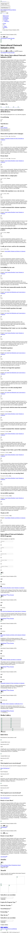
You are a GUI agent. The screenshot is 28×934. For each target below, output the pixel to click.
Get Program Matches (11, 9)
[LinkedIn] (6, 927)
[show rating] (2, 144)
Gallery (6, 19)
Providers (5, 27)
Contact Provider (11, 38)
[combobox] (7, 541)
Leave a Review (4, 127)
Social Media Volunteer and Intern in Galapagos (15, 251)
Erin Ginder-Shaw (4, 866)
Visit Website (3, 38)
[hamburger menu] (7, 13)
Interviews (7, 21)
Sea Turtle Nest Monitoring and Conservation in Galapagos (13, 611)
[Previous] (2, 712)
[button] (14, 541)
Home (4, 23)
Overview (7, 15)
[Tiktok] (7, 927)
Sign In (2, 11)
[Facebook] (1, 927)
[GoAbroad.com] (3, 1)
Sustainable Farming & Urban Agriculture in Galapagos (12, 683)
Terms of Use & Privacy (6, 928)
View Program (11, 594)
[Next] (7, 712)
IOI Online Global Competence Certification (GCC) (12, 703)
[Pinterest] (5, 927)
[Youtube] (4, 927)
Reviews (6, 17)
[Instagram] (3, 927)
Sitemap (15, 928)
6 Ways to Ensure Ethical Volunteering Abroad (11, 865)
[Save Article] (2, 862)
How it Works (4, 9)
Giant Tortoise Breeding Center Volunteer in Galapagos (12, 587)
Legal (12, 928)
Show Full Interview (5, 768)
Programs (7, 18)
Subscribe (3, 899)
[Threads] (2, 927)
